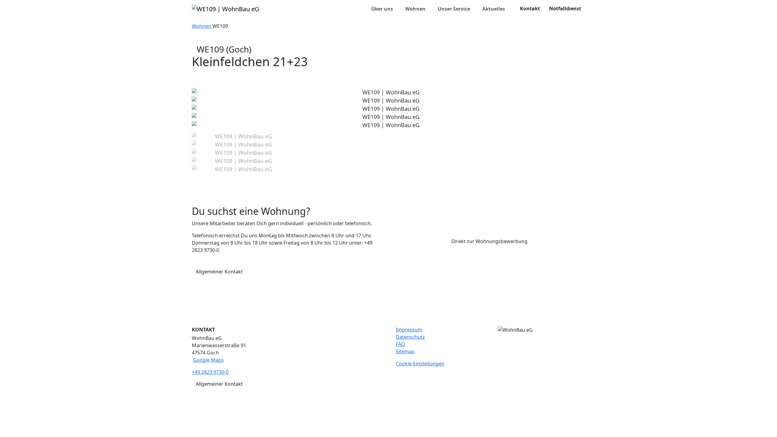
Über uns (382, 8)
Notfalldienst (565, 8)
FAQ (400, 344)
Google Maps (208, 360)
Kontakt (530, 8)
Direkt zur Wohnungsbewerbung (489, 241)
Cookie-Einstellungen (420, 363)
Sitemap (405, 351)
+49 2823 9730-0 (210, 372)
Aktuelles (493, 8)
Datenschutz (410, 337)
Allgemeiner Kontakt (219, 271)
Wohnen (415, 8)
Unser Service (454, 8)
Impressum (409, 329)
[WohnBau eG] (225, 8)
